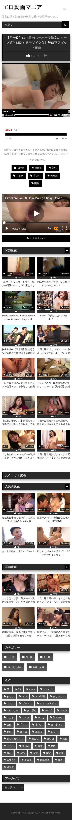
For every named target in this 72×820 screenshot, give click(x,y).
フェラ (19, 175)
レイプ (25, 717)
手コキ (36, 175)
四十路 (20, 167)
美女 (35, 752)
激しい (54, 731)
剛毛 (36, 183)
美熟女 (53, 175)
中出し (41, 717)
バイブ (48, 710)
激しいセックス (15, 738)
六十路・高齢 (15, 667)
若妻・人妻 (38, 667)
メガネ (10, 717)
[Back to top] (61, 810)
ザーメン (27, 703)
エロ (24, 696)
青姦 (60, 759)
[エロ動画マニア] (29, 8)
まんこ (10, 696)
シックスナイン (48, 703)
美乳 (54, 167)
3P (8, 689)
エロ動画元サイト (37, 238)
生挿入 (25, 745)
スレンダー (12, 710)
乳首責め (57, 717)
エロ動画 (40, 696)
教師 (9, 731)
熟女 (64, 738)
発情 (53, 745)
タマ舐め (31, 710)
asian (32, 689)
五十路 (47, 657)
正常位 (23, 731)
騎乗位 (10, 767)
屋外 (9, 724)
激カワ (35, 738)
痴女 (40, 745)
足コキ (28, 759)
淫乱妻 (38, 731)
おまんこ (48, 689)
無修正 (38, 167)
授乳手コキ (56, 724)
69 (19, 689)
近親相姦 (44, 759)
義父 (48, 752)
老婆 (61, 752)
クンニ (10, 703)
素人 (9, 752)
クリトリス (59, 696)
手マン (38, 724)
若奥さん (11, 759)
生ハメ (10, 745)
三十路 (11, 657)
